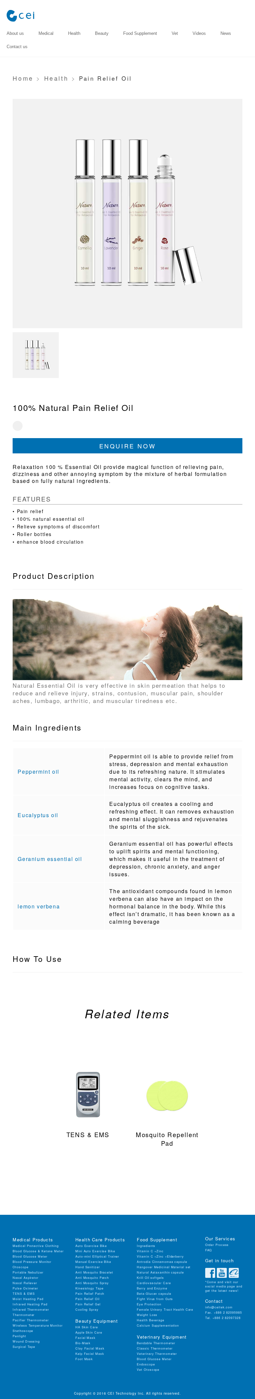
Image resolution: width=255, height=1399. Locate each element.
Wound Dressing (26, 1341)
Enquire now (127, 445)
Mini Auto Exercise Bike (95, 1251)
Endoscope (146, 1364)
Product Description (54, 575)
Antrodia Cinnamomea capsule (162, 1262)
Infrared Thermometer (31, 1309)
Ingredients (146, 1246)
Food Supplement (140, 33)
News (225, 33)
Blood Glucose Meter (30, 1256)
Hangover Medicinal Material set (164, 1267)
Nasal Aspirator (26, 1278)
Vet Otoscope (148, 1369)
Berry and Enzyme (152, 1288)
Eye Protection (149, 1304)
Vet (175, 33)
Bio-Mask (83, 1343)
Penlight (19, 1336)
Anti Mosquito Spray (92, 1283)
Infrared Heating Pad (30, 1304)
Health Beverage (150, 1320)
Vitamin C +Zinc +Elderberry (160, 1256)
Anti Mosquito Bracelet (94, 1272)
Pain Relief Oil (87, 1299)
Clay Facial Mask (89, 1348)
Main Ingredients (47, 727)
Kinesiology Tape (89, 1288)
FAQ (208, 1250)
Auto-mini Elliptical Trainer (97, 1256)
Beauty (102, 33)
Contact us (17, 46)
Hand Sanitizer (87, 1267)
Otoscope (20, 1267)
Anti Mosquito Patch (92, 1278)
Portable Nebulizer (28, 1272)
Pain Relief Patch (89, 1293)
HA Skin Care (86, 1327)
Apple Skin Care (88, 1332)
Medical (46, 33)
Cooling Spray (87, 1309)
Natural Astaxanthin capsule (160, 1272)
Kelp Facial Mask (89, 1354)
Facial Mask (85, 1338)
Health (74, 33)
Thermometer (24, 1315)
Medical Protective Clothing (35, 1246)
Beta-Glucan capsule (154, 1293)
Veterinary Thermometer (157, 1354)
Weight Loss (147, 1315)
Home (23, 78)
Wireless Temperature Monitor (37, 1325)
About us (15, 33)
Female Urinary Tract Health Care (165, 1309)
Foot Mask (84, 1359)
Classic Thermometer (154, 1348)
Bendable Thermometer (156, 1343)
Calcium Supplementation (158, 1325)
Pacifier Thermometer (30, 1320)
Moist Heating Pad (28, 1299)
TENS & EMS (24, 1293)
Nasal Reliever (25, 1283)
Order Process (217, 1245)
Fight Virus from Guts (155, 1299)
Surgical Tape (24, 1347)
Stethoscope (23, 1331)
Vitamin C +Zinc (150, 1251)
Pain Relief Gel (88, 1304)
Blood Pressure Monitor (32, 1262)
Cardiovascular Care (154, 1283)
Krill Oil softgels (150, 1278)
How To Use (37, 958)
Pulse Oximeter (25, 1288)
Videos (199, 33)
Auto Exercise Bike (91, 1246)
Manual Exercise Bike (93, 1262)
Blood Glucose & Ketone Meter (38, 1251)
